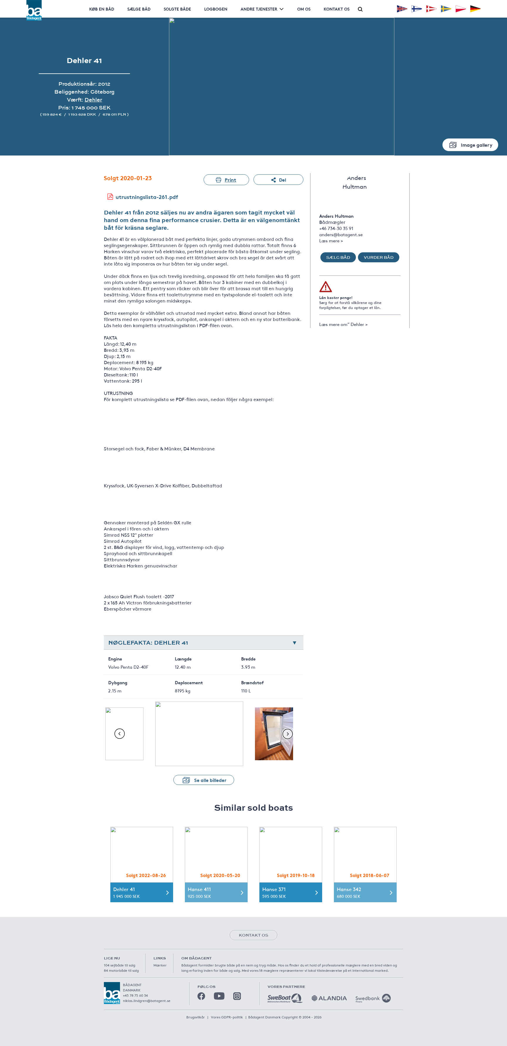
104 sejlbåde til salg (119, 965)
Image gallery (476, 144)
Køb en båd (101, 9)
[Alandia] (329, 998)
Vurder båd (378, 257)
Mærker (160, 965)
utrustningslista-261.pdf (147, 196)
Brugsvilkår (195, 1017)
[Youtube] (219, 996)
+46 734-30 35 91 (336, 228)
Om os (303, 9)
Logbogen (215, 9)
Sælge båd (139, 9)
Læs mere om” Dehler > (343, 324)
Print (230, 179)
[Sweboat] (285, 998)
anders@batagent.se (341, 234)
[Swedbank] (373, 998)
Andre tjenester (259, 9)
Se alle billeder (210, 779)
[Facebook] (201, 996)
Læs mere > (331, 240)
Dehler (93, 99)
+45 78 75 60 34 (135, 995)
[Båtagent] (34, 10)
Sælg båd (338, 257)
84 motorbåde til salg (121, 970)
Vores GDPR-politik (227, 1017)
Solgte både (177, 9)
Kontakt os (336, 9)
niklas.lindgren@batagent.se (146, 1000)
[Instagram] (237, 996)
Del (282, 179)
